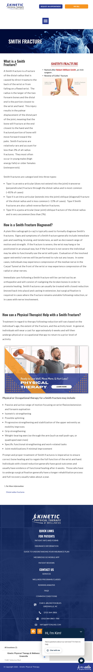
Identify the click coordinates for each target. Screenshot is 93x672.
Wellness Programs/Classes (47, 579)
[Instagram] (39, 631)
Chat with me (55, 650)
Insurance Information (46, 546)
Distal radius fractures (15, 492)
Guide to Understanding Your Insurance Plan (46, 552)
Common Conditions (46, 596)
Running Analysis (46, 585)
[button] (45, 21)
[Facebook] (33, 631)
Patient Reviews (46, 563)
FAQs (46, 591)
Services (46, 574)
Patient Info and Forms (46, 540)
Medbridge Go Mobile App (46, 557)
